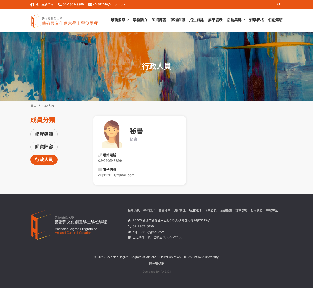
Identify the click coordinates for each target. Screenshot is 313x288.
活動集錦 (234, 19)
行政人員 (44, 159)
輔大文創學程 (44, 4)
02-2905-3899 (73, 4)
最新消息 (118, 19)
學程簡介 (140, 19)
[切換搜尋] (279, 4)
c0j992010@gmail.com (109, 4)
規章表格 (256, 19)
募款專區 (272, 210)
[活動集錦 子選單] (244, 20)
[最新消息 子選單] (127, 20)
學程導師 (44, 134)
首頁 (33, 106)
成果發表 (215, 19)
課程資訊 (177, 19)
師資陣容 (159, 19)
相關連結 (275, 19)
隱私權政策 (156, 263)
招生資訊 (196, 19)
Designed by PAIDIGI (157, 271)
